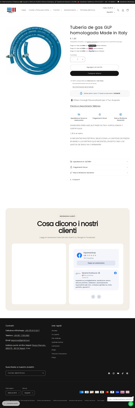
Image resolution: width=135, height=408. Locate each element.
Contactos (55, 346)
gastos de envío (92, 41)
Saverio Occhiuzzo (89, 273)
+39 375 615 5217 (32, 331)
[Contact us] (130, 403)
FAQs (54, 357)
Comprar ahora (94, 73)
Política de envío (90, 400)
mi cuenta (55, 334)
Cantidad (73, 55)
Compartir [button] (76, 179)
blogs (54, 350)
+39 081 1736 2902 (21, 335)
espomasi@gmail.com (20, 340)
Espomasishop (15, 400)
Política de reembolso (44, 400)
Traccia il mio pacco (59, 353)
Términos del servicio (75, 400)
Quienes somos (57, 342)
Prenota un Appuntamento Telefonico (85, 106)
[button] (40, 10)
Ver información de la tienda (83, 87)
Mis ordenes (56, 338)
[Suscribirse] (42, 373)
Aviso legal (100, 400)
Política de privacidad (60, 400)
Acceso (54, 330)
